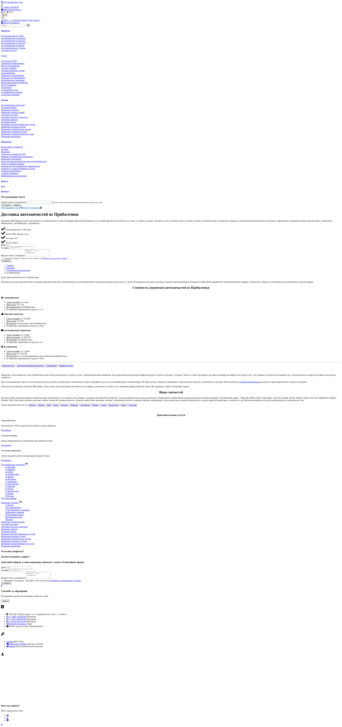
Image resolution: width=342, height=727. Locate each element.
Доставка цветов (8, 531)
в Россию (132, 405)
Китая (55, 405)
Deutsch (23, 20)
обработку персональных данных (54, 258)
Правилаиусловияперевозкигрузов (18, 168)
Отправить (6, 261)
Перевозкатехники (10, 110)
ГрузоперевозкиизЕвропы (13, 38)
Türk (30, 20)
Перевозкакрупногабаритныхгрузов (18, 124)
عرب (10, 20)
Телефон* (5, 570)
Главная (10, 265)
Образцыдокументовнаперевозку (17, 156)
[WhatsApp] (7, 718)
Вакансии (5, 152)
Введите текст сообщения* (13, 578)
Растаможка (6, 87)
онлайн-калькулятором (249, 382)
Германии (74, 405)
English (4, 20)
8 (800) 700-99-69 (11, 7)
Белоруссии (113, 405)
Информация (6, 142)
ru (3, 18)
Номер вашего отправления (13, 202)
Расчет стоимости (11, 23)
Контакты (5, 191)
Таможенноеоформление (12, 63)
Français (36, 20)
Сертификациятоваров (11, 92)
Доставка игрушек (9, 524)
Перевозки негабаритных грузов (16, 539)
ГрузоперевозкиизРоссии (13, 41)
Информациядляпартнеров (14, 176)
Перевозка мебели (9, 529)
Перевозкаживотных (11, 136)
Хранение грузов (66, 366)
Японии (41, 405)
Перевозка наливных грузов (14, 541)
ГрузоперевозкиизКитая (12, 45)
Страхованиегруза (9, 90)
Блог (3, 186)
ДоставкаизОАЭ (9, 50)
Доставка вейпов (9, 498)
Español (16, 20)
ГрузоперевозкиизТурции (13, 48)
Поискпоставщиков (10, 66)
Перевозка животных (11, 546)
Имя (3, 245)
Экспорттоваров (9, 68)
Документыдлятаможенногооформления (20, 166)
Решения (4, 100)
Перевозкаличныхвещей (12, 112)
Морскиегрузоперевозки (12, 75)
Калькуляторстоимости (12, 147)
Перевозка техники (10, 503)
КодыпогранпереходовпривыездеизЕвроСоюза (24, 161)
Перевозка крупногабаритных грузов (18, 534)
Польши (32, 405)
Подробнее (6, 430)
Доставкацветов (8, 122)
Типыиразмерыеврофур (12, 164)
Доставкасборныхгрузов (12, 70)
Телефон (5, 248)
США (49, 405)
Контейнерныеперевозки (12, 80)
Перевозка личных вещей (12, 522)
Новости (4, 181)
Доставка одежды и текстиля (14, 527)
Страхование (51, 366)
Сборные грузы (8, 366)
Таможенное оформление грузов (30, 366)
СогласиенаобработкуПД (13, 154)
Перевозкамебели (9, 119)
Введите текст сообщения (13, 255)
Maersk (12, 646)
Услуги (4, 56)
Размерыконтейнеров (11, 171)
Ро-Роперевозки (8, 85)
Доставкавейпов (9, 107)
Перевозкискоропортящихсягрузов (17, 134)
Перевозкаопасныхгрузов (13, 127)
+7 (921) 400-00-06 (17, 619)
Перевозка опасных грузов (13, 536)
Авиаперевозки (8, 73)
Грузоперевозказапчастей (13, 105)
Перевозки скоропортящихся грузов (17, 544)
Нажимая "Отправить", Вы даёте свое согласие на (42, 580)
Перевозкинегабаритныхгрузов (16, 129)
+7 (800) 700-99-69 (17, 616)
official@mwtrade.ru (12, 10)
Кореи (123, 405)
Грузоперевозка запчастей (18, 270)
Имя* (3, 567)
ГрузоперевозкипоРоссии (13, 43)
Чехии (103, 405)
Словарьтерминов (9, 173)
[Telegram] (7, 720)
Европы (95, 405)
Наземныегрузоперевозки (13, 78)
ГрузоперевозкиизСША (12, 36)
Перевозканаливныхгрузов (14, 132)
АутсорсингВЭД (9, 61)
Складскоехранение (10, 95)
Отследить (6, 205)
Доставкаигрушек (9, 115)
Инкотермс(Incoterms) (11, 159)
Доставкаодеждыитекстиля (14, 117)
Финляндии (85, 405)
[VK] (7, 715)
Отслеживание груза (13, 2)
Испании (64, 405)
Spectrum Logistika (18, 644)
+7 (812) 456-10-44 (17, 621)
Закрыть (17, 205)
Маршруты (5, 31)
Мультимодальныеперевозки (14, 83)
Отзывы (4, 149)
